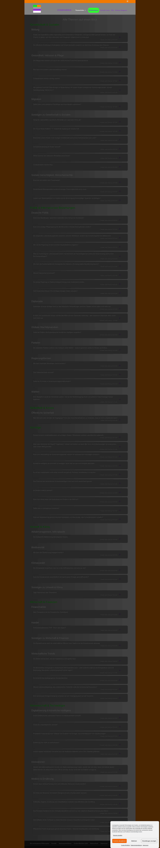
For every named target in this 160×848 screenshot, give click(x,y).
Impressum (145, 845)
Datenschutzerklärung (136, 845)
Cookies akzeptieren (119, 841)
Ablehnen (134, 841)
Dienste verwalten (117, 835)
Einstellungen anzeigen (149, 841)
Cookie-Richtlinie (125, 845)
